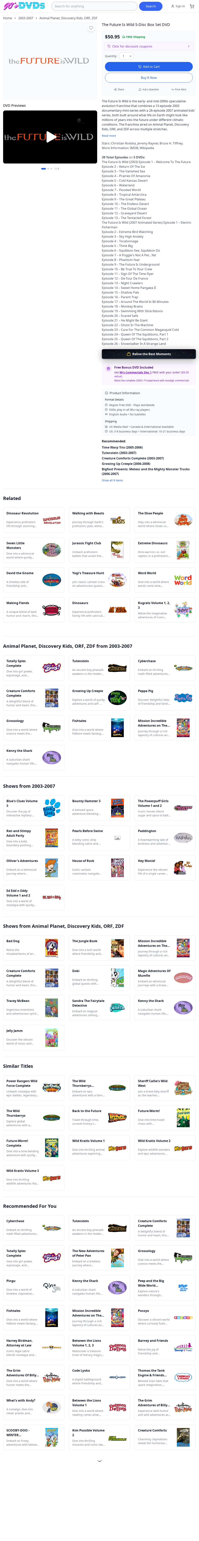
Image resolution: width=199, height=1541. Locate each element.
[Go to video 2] (48, 169)
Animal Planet (49, 18)
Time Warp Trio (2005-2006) (122, 447)
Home (7, 18)
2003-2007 (25, 18)
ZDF (94, 18)
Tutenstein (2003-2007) (119, 453)
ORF (87, 18)
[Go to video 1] (43, 169)
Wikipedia (147, 148)
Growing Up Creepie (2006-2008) (126, 464)
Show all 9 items (112, 480)
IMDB (134, 148)
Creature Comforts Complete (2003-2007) (133, 458)
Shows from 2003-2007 (29, 786)
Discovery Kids (72, 18)
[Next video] (92, 137)
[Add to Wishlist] (91, 28)
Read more (109, 135)
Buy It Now (149, 78)
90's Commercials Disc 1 (136, 372)
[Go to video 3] (51, 169)
